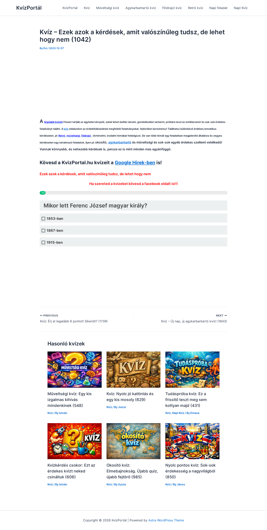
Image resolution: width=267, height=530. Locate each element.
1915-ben (55, 242)
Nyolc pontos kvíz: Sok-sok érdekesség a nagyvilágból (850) (190, 471)
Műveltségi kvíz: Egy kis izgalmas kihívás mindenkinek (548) (69, 399)
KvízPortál (29, 8)
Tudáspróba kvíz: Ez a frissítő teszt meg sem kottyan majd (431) (186, 399)
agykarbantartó (119, 142)
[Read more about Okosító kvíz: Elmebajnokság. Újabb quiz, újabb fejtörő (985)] (134, 441)
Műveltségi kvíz (107, 8)
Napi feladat (218, 8)
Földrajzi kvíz (172, 8)
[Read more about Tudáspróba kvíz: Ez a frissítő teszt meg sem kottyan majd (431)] (192, 369)
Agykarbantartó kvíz (140, 8)
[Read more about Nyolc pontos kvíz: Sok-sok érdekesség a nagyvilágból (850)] (192, 441)
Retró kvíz (195, 8)
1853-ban (55, 218)
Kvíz (87, 8)
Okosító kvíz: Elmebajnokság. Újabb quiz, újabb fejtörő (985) (132, 471)
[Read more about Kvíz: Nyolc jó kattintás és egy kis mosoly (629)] (134, 369)
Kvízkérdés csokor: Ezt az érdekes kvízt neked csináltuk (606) (71, 471)
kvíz (66, 128)
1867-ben (55, 230)
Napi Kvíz (241, 8)
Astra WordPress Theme (166, 520)
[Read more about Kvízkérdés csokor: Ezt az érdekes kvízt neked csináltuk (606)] (74, 441)
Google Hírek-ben (135, 162)
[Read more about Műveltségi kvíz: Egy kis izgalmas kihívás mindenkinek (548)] (74, 369)
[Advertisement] (133, 83)
